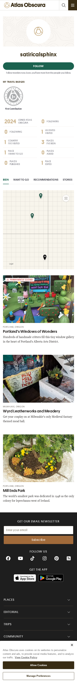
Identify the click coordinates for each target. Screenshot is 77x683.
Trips (8, 624)
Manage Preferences (38, 676)
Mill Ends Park (14, 491)
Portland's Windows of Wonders (30, 331)
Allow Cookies (38, 665)
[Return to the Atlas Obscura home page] (25, 5)
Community (13, 636)
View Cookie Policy (26, 657)
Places (9, 599)
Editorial (11, 612)
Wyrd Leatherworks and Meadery (31, 411)
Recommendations (46, 179)
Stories (67, 179)
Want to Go (21, 179)
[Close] (72, 645)
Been (6, 179)
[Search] (63, 5)
